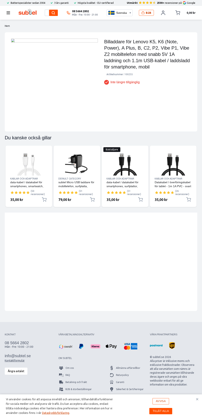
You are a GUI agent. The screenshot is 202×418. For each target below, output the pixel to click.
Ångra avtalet (16, 371)
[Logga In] (163, 13)
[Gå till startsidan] (27, 12)
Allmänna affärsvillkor (128, 368)
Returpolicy (122, 375)
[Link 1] (28, 164)
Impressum (122, 403)
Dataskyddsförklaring (128, 396)
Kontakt (69, 403)
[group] (20, 192)
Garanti (120, 382)
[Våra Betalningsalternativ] (65, 346)
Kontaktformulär (15, 360)
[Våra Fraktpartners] (156, 345)
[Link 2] (77, 164)
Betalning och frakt (76, 382)
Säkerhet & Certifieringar (130, 389)
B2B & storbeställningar (78, 389)
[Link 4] (173, 164)
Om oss (69, 368)
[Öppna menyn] (9, 13)
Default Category (69, 178)
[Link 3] (125, 164)
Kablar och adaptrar (24, 178)
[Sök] (53, 13)
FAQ (67, 375)
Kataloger (71, 396)
